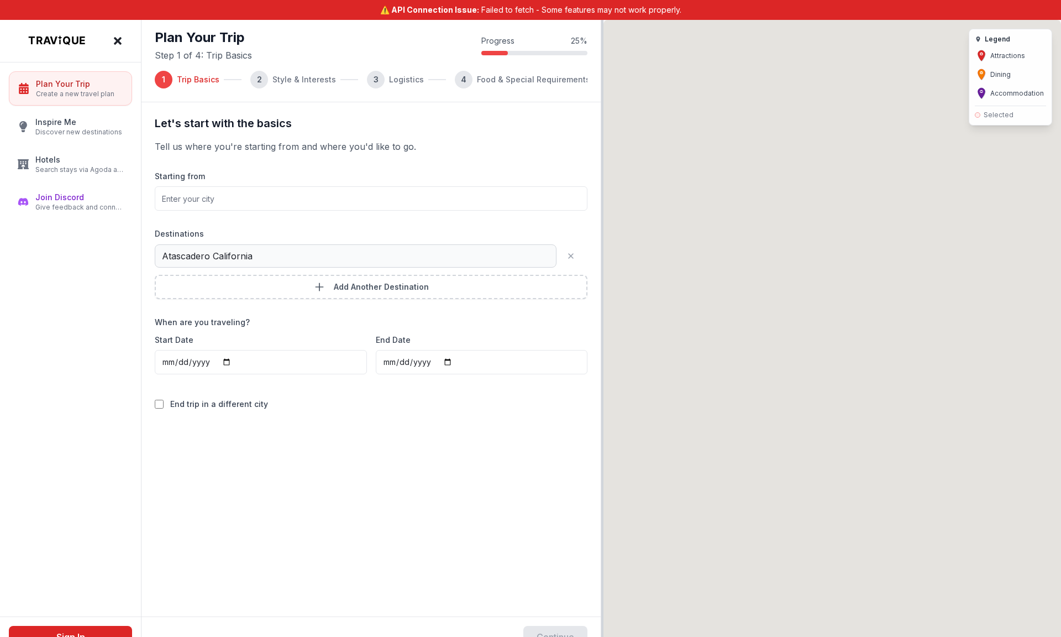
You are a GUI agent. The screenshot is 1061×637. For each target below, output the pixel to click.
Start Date (174, 339)
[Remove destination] (575, 256)
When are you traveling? (202, 322)
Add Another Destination (381, 286)
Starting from (180, 176)
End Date (393, 339)
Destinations (179, 233)
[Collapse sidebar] (120, 41)
